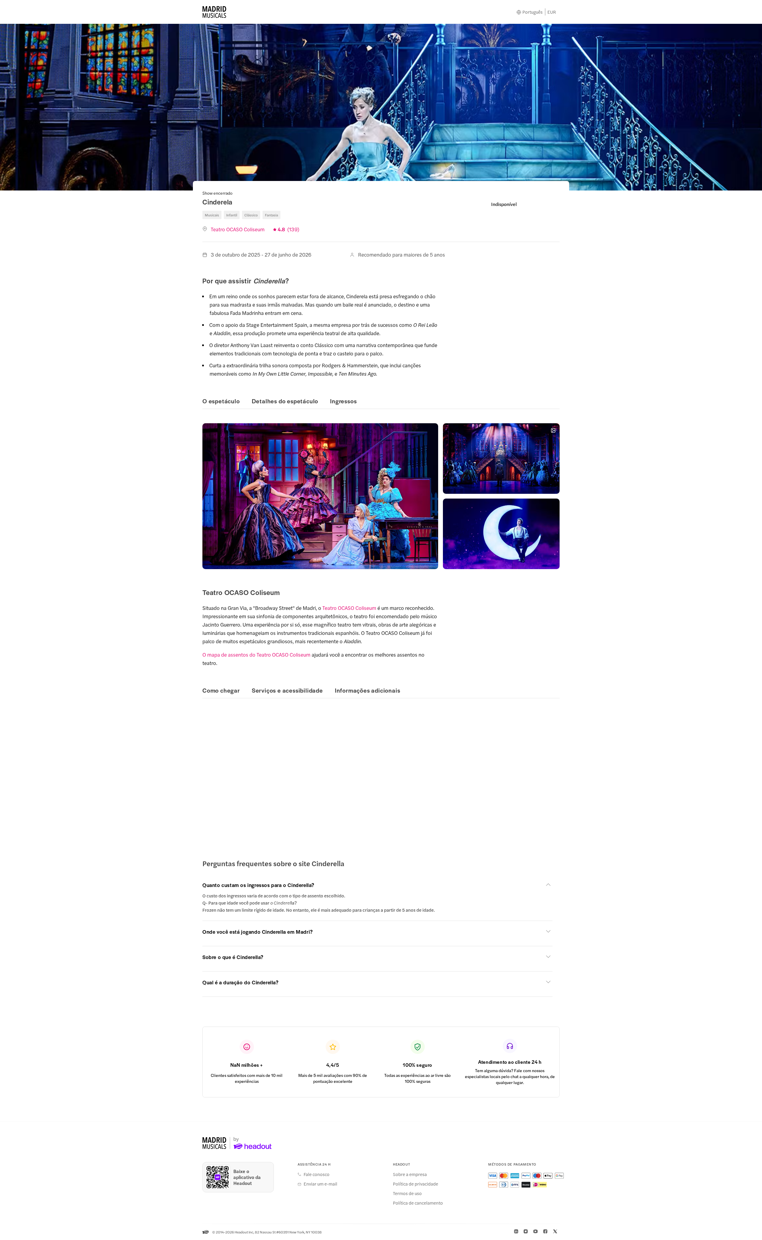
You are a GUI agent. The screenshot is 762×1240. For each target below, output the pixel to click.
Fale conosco (317, 1174)
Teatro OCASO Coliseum (349, 607)
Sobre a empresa (410, 1174)
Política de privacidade (415, 1184)
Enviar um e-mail (320, 1184)
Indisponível (504, 204)
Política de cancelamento (418, 1203)
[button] (320, 496)
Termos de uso (407, 1193)
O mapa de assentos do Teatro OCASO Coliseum (256, 654)
